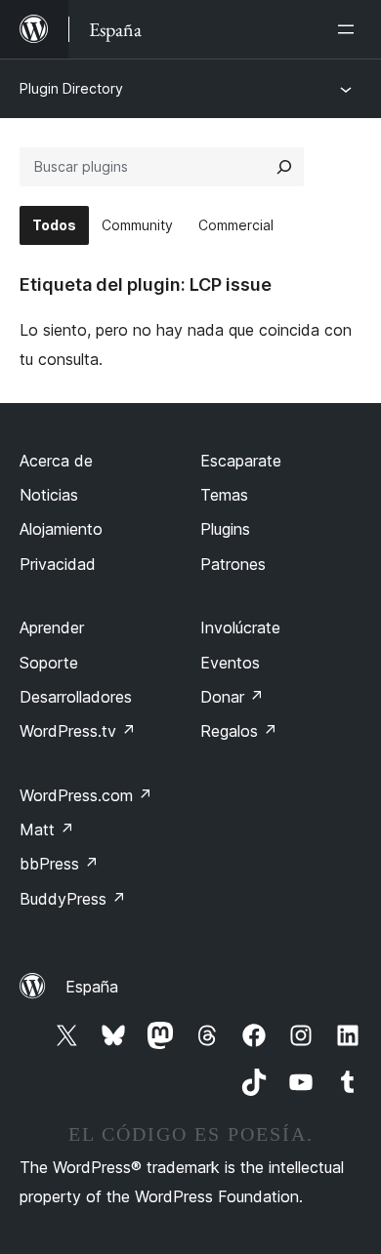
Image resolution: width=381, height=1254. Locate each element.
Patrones (233, 564)
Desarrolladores (76, 697)
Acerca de (56, 460)
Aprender (52, 627)
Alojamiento (61, 529)
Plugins (225, 529)
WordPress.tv (78, 731)
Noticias (49, 495)
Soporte (49, 662)
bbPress (59, 863)
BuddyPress (73, 899)
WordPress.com (86, 795)
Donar (232, 697)
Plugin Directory (71, 88)
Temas (224, 495)
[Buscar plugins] (284, 166)
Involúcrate (240, 627)
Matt (47, 829)
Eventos (230, 662)
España (91, 986)
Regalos (238, 731)
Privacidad (58, 564)
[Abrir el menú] (349, 29)
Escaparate (240, 460)
